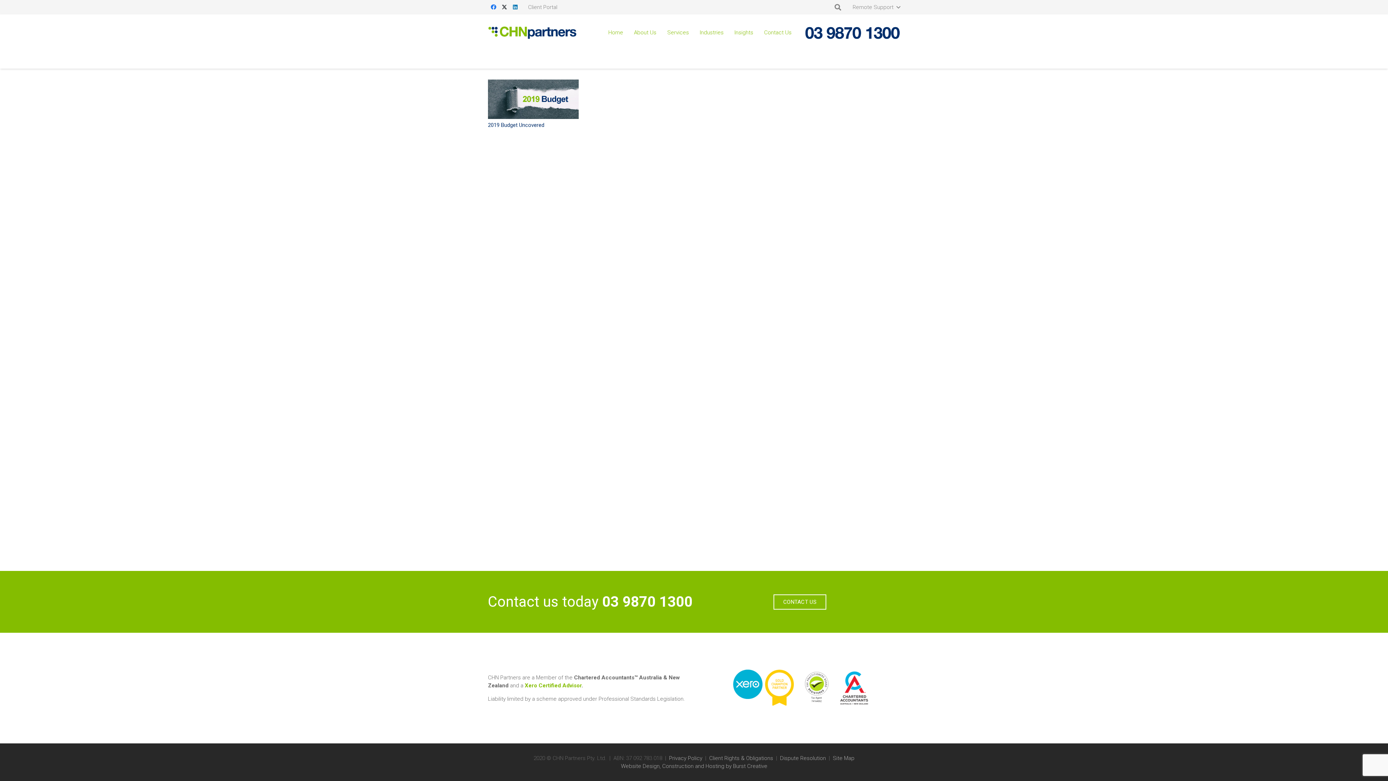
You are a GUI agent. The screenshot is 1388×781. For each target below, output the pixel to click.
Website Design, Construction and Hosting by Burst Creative (694, 766)
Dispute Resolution (803, 758)
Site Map (843, 758)
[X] (504, 7)
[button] (876, 7)
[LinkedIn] (515, 7)
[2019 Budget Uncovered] (533, 99)
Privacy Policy (685, 758)
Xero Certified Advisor (553, 685)
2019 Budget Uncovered (516, 125)
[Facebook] (493, 7)
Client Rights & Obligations (741, 758)
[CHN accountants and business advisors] (532, 32)
